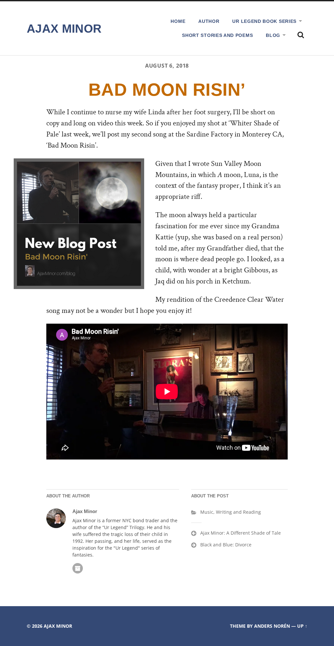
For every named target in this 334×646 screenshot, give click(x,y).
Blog (273, 35)
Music (206, 512)
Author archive (77, 568)
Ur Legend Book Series (264, 21)
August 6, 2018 (167, 65)
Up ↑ (302, 626)
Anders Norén (272, 626)
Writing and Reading (238, 512)
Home (178, 21)
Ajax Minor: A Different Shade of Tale (240, 533)
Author (208, 21)
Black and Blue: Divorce (225, 544)
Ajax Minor (64, 28)
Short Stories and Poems (217, 35)
